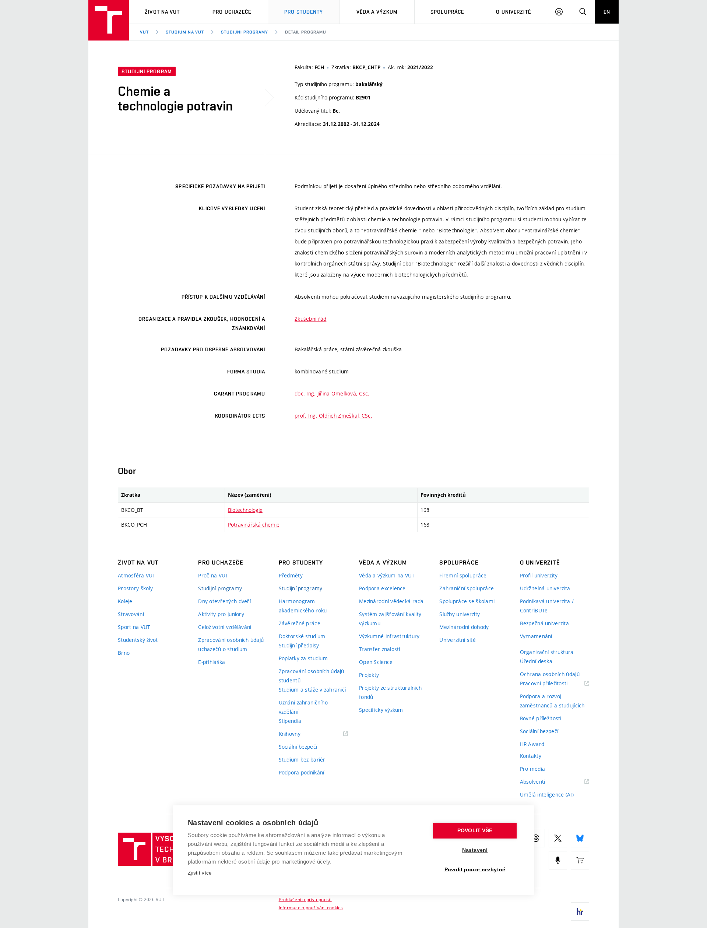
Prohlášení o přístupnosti (305, 899)
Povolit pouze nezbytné (474, 869)
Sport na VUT (134, 626)
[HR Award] (580, 911)
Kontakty (530, 755)
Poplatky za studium (303, 658)
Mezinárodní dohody (464, 626)
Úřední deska (536, 661)
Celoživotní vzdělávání (224, 626)
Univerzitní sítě (457, 639)
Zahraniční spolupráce (466, 588)
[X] (558, 838)
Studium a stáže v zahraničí (312, 689)
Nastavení (475, 850)
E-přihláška (211, 661)
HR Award (532, 744)
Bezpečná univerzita (544, 623)
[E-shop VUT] (580, 860)
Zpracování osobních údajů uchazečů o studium (231, 644)
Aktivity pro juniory (221, 614)
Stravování (131, 614)
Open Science (376, 661)
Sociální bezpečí (298, 746)
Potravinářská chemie (253, 524)
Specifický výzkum (381, 709)
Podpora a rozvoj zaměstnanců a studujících (552, 701)
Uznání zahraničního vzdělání (303, 707)
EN (607, 12)
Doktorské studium (302, 636)
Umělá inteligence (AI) (547, 794)
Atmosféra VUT (137, 575)
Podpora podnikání (301, 772)
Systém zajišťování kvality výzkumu (390, 619)
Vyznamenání (536, 636)
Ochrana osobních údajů (550, 674)
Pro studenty (303, 12)
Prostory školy (135, 588)
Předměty (291, 575)
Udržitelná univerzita (545, 588)
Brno (124, 652)
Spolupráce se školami (467, 601)
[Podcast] (558, 860)
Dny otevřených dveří (224, 601)
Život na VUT (162, 12)
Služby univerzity (459, 614)
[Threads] (536, 838)
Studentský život (138, 639)
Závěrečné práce (299, 623)
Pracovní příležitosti (553, 683)
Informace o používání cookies (311, 907)
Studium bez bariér (302, 759)
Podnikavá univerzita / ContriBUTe (547, 606)
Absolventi (542, 782)
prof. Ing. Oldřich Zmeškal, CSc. (333, 415)
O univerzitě (513, 12)
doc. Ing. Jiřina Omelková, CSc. (332, 393)
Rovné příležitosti (541, 718)
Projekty (369, 674)
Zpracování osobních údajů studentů (311, 676)
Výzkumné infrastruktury (389, 636)
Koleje (125, 601)
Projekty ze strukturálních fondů (390, 692)
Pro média (532, 768)
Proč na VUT (213, 575)
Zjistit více (200, 873)
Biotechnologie (245, 509)
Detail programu (305, 32)
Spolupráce (447, 12)
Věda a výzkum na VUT (387, 575)
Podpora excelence (382, 588)
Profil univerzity (539, 575)
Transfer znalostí (379, 649)
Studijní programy (244, 32)
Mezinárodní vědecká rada (391, 601)
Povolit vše (474, 830)
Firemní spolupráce (462, 575)
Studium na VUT (185, 32)
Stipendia (290, 720)
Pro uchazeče (231, 12)
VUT (144, 32)
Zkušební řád (310, 318)
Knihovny (299, 734)
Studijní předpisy (299, 645)
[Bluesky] (580, 838)
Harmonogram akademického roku (303, 606)
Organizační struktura (547, 651)
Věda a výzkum (377, 12)
